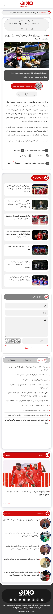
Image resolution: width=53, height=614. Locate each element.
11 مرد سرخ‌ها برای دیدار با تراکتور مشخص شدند (32, 375)
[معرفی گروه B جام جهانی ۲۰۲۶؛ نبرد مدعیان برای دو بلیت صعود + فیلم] (26, 474)
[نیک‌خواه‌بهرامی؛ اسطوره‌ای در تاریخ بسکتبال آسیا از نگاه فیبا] (40, 220)
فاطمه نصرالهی (18, 86)
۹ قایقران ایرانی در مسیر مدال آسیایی (36, 410)
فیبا (9, 163)
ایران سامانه (21, 611)
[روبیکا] (28, 599)
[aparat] (15, 599)
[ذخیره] (27, 29)
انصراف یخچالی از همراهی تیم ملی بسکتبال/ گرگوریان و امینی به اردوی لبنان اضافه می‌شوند (18, 234)
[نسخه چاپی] (21, 28)
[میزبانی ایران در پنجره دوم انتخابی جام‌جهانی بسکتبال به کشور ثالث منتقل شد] (40, 189)
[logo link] (26, 4)
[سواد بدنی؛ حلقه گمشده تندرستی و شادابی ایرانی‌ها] (45, 563)
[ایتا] (37, 599)
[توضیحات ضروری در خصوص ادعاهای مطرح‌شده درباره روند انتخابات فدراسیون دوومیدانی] (45, 550)
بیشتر (8, 455)
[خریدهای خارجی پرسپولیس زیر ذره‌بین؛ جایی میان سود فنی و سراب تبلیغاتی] (45, 537)
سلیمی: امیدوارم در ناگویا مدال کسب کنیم (34, 405)
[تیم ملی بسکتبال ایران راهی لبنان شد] (40, 250)
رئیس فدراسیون (30, 163)
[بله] (42, 599)
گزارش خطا (17, 150)
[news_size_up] (19, 94)
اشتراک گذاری (24, 156)
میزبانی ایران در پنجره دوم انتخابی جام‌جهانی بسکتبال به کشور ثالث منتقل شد (18, 189)
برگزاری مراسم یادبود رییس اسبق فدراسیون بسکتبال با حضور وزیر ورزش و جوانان (19, 204)
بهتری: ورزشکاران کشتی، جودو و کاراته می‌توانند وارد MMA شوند (27, 400)
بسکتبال (22, 21)
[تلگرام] (19, 599)
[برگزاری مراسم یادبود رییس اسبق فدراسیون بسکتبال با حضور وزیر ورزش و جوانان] (40, 205)
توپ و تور (30, 21)
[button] (5, 503)
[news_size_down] (33, 94)
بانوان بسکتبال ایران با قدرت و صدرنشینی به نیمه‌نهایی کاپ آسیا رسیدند (19, 264)
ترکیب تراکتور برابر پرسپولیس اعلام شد (35, 380)
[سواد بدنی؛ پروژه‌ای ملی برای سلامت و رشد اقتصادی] (45, 524)
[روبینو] (24, 599)
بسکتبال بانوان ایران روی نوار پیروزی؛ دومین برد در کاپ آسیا (20, 278)
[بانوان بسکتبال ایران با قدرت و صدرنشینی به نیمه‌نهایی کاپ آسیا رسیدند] (40, 265)
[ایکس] (33, 599)
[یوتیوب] (10, 599)
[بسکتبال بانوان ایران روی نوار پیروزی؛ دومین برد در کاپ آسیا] (40, 280)
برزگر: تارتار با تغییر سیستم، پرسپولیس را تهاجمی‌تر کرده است (28, 415)
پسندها (42, 156)
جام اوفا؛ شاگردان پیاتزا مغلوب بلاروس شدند (23, 12)
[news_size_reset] (26, 94)
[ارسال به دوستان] (32, 28)
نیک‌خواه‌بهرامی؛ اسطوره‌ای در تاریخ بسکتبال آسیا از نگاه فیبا (18, 217)
